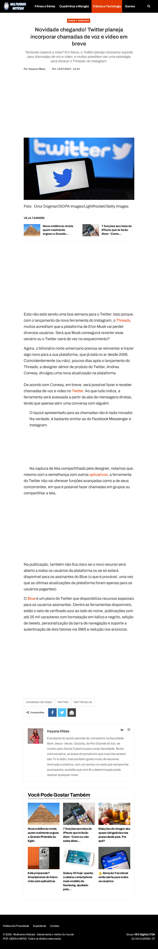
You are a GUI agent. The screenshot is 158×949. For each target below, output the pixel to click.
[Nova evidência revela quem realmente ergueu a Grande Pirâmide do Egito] (32, 230)
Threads (123, 320)
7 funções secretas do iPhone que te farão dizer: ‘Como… (117, 230)
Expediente (39, 926)
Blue (31, 598)
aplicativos (98, 474)
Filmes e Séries (45, 6)
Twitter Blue (82, 702)
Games (130, 6)
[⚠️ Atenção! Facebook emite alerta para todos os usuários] (114, 858)
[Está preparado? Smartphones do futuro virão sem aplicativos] (44, 858)
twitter (62, 702)
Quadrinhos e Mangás (74, 6)
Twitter (77, 391)
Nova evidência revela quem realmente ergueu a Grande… (58, 230)
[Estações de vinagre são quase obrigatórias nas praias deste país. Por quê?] (114, 814)
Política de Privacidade (16, 926)
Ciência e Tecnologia (107, 6)
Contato (54, 926)
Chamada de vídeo (39, 702)
